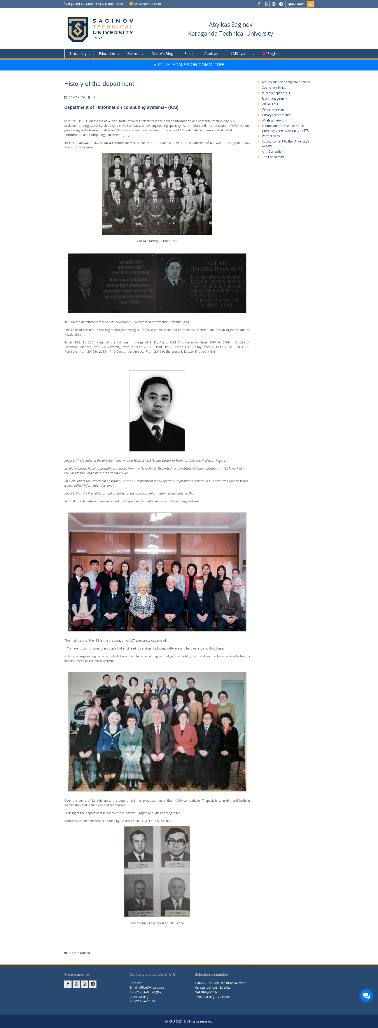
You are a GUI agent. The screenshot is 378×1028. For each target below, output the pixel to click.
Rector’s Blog (162, 53)
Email (188, 53)
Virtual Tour (270, 104)
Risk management (274, 98)
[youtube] (266, 4)
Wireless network (274, 120)
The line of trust (273, 157)
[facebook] (259, 4)
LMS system (240, 53)
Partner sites (271, 136)
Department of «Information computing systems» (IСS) (121, 107)
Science (133, 53)
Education (107, 53)
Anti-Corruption (273, 151)
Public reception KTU (276, 93)
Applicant (212, 53)
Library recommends (276, 115)
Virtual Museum (273, 109)
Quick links (296, 4)
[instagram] (274, 4)
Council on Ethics (274, 87)
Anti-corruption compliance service (286, 82)
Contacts (136, 983)
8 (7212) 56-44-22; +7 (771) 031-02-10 (95, 4)
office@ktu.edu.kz (147, 4)
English (274, 53)
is (94, 97)
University (78, 53)
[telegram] (281, 4)
